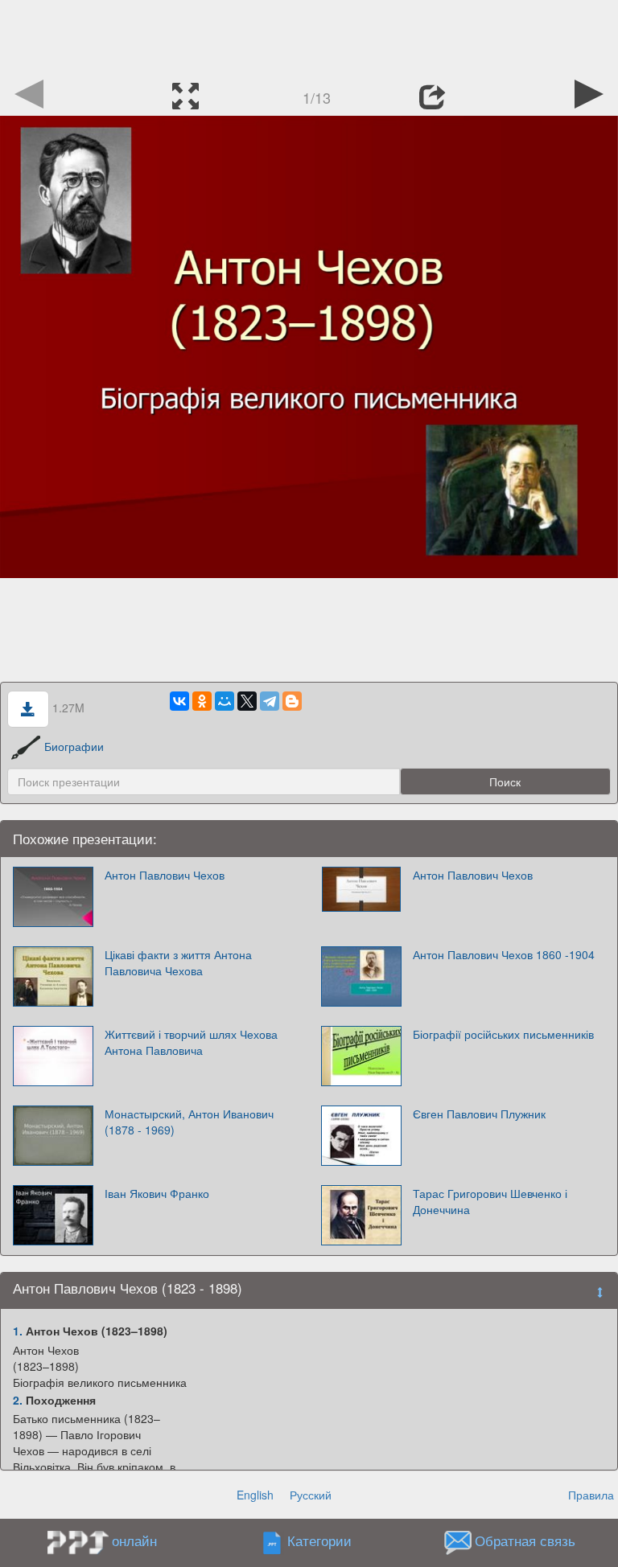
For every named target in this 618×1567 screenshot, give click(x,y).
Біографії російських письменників (503, 1034)
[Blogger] (292, 701)
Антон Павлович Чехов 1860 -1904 (504, 954)
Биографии (74, 746)
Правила (591, 1495)
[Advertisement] (309, 36)
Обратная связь (525, 1541)
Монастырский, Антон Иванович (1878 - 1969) (189, 1122)
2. (18, 1400)
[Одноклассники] (202, 701)
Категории (319, 1541)
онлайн (134, 1540)
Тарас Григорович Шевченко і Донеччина (490, 1201)
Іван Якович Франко (157, 1193)
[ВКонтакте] (179, 701)
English (255, 1495)
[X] (247, 701)
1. (18, 1331)
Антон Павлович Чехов (165, 875)
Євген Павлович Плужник (479, 1114)
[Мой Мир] (224, 701)
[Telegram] (269, 701)
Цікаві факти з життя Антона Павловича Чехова (178, 962)
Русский (311, 1495)
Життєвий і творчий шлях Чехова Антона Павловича (191, 1042)
